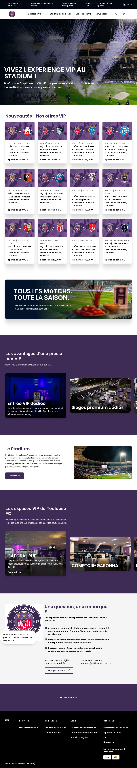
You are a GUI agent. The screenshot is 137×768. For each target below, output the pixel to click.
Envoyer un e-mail (59, 670)
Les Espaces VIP (83, 14)
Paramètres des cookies (115, 727)
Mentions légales (79, 737)
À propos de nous (112, 732)
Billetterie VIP (34, 14)
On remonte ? (68, 697)
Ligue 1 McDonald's (28, 727)
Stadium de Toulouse (60, 14)
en (128, 4)
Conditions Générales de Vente (85, 727)
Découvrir (14, 475)
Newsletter (101, 14)
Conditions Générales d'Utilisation (85, 732)
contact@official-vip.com (96, 663)
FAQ (105, 737)
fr (131, 4)
